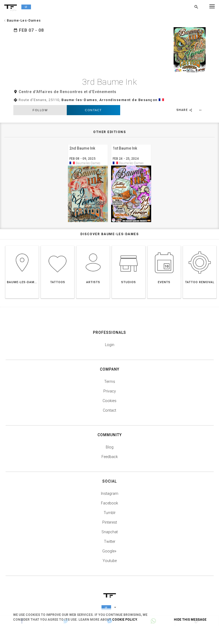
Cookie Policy (124, 619)
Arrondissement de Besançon (128, 100)
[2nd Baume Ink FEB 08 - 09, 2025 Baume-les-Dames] (88, 143)
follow (40, 110)
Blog (110, 447)
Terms (109, 381)
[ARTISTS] (93, 245)
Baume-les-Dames (79, 100)
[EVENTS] (164, 245)
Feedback (109, 457)
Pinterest (109, 522)
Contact (93, 110)
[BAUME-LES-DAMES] (22, 245)
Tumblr (110, 513)
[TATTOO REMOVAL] (199, 245)
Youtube (110, 561)
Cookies (109, 401)
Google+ (109, 551)
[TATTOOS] (57, 245)
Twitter (109, 541)
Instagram (109, 493)
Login (109, 345)
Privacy (109, 391)
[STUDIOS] (128, 245)
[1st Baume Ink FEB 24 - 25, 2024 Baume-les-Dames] (131, 143)
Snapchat (109, 532)
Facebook (109, 503)
